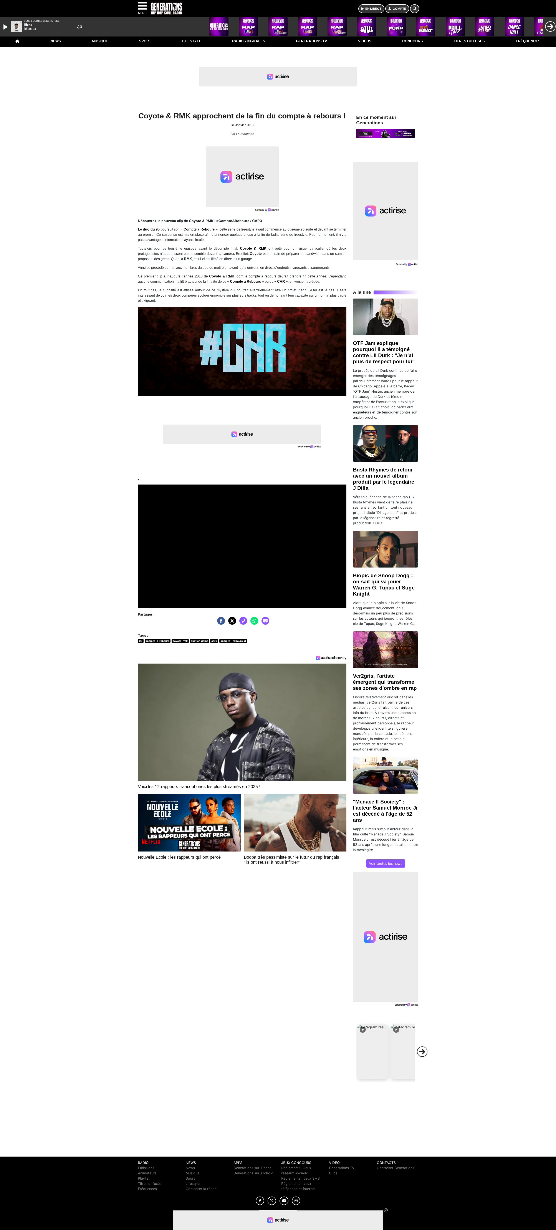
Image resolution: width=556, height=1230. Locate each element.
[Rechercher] (414, 8)
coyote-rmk (180, 640)
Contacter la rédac (201, 1189)
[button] (372, 1051)
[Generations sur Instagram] (296, 1201)
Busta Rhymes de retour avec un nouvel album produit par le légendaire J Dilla (383, 479)
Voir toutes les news (385, 863)
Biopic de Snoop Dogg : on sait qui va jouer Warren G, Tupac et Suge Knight (384, 585)
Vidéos (364, 41)
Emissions (146, 1168)
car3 (214, 640)
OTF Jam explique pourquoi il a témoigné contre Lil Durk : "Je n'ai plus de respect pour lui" (384, 352)
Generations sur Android (253, 1173)
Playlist (144, 1178)
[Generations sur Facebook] (260, 1201)
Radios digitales (248, 41)
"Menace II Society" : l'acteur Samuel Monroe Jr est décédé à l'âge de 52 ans (385, 811)
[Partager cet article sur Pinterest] (242, 623)
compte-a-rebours (157, 640)
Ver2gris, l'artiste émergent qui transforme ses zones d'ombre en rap (385, 682)
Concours (412, 41)
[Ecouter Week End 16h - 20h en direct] (385, 133)
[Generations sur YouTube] (284, 1201)
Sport (145, 41)
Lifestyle (191, 41)
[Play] (6, 27)
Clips (333, 1173)
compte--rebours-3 (233, 640)
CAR (281, 281)
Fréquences (528, 41)
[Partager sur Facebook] (220, 623)
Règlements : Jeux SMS (300, 1178)
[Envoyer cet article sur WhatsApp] (253, 623)
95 (140, 640)
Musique (100, 41)
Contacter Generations (395, 1168)
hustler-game (199, 640)
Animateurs (147, 1173)
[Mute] (79, 26)
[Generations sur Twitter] (272, 1201)
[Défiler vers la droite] (422, 1051)
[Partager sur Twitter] (231, 623)
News (55, 41)
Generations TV (311, 41)
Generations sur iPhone (252, 1168)
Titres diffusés (469, 41)
